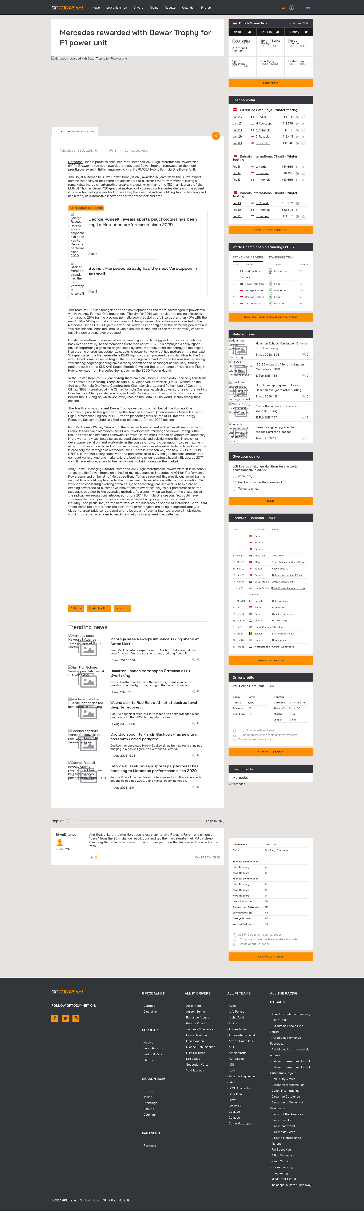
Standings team (281, 257)
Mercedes (75, 162)
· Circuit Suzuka (280, 1120)
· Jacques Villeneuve (199, 1029)
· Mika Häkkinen (195, 1053)
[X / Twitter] (65, 1018)
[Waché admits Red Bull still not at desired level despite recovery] (87, 702)
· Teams (147, 1097)
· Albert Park (278, 1020)
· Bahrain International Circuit (290, 1061)
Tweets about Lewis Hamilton (257, 739)
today (67, 7)
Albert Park (278, 555)
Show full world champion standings (271, 317)
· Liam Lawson (194, 1041)
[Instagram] (75, 1018)
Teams (154, 7)
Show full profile (270, 752)
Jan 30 (237, 143)
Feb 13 (237, 179)
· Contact (148, 1006)
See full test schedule (270, 230)
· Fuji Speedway (280, 1149)
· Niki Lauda (192, 1059)
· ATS (230, 1064)
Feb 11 (236, 166)
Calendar (188, 7)
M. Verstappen (265, 123)
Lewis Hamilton (116, 7)
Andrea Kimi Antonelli (246, 906)
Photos (206, 7)
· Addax (232, 1006)
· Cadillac (233, 1112)
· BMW (231, 1100)
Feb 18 (237, 203)
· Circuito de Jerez (282, 1132)
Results (170, 7)
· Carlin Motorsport (240, 1123)
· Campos (233, 1117)
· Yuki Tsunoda (194, 1070)
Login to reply (215, 820)
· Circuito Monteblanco (285, 1138)
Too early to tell (248, 488)
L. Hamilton (263, 143)
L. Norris (261, 166)
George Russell (254, 290)
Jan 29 (237, 136)
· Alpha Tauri (235, 1017)
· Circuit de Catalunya (285, 1096)
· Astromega (235, 1059)
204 (68, 849)
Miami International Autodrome (288, 588)
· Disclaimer (150, 1011)
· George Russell (196, 1023)
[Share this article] (216, 136)
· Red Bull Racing (153, 1054)
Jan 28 (237, 130)
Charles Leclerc (254, 296)
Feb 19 (237, 209)
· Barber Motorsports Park (287, 1085)
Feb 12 (237, 173)
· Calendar (149, 1114)
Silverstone (278, 627)
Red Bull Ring (279, 620)
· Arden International (241, 1035)
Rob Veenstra (139, 150)
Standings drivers (248, 257)
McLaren (279, 303)
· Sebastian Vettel (197, 1064)
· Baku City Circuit (282, 1079)
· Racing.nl (149, 1145)
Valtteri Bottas (242, 924)
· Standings (149, 1103)
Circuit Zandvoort (283, 646)
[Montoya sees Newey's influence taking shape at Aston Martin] (87, 641)
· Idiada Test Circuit (283, 1179)
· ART (230, 1047)
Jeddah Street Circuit (283, 581)
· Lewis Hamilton (153, 1048)
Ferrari (278, 283)
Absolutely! (245, 476)
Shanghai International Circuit (288, 562)
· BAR (231, 1082)
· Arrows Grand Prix (240, 1041)
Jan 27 (237, 123)
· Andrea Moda (237, 1029)
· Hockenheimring (281, 1167)
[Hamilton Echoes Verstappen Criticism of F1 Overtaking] (87, 671)
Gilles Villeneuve (280, 601)
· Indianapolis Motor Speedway (291, 1185)
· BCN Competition (239, 1088)
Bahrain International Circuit (262, 156)
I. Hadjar (261, 117)
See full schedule (271, 660)
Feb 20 (237, 216)
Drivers (138, 7)
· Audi (231, 1070)
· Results (148, 1109)
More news (270, 83)
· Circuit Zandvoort (282, 1126)
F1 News (76, 608)
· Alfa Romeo (235, 1011)
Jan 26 (237, 117)
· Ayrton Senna (195, 1011)
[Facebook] (54, 1018)
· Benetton (234, 1094)
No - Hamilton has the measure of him (262, 482)
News (96, 7)
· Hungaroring (279, 1173)
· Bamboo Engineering (242, 1076)
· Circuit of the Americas (286, 1114)
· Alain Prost (193, 1006)
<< (75, 131)
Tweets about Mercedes (254, 944)
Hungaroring (279, 640)
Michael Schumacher (245, 861)
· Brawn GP (234, 1106)
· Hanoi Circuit (279, 1161)
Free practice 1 (242, 40)
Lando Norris (253, 303)
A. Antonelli (240, 48)
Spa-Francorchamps (283, 633)
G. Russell (262, 136)
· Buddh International (284, 1090)
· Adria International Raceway (290, 1014)
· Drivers (147, 1091)
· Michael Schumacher (200, 1047)
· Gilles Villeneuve (282, 1155)
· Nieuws (147, 1042)
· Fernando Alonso (197, 1017)
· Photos (147, 1060)
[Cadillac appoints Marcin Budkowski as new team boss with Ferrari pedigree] (87, 736)
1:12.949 (238, 51)
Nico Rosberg (241, 867)
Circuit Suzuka (280, 568)
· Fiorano (276, 1143)
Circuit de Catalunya (256, 110)
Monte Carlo (278, 607)
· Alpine (232, 1023)
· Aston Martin (236, 1053)
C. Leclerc (262, 173)
